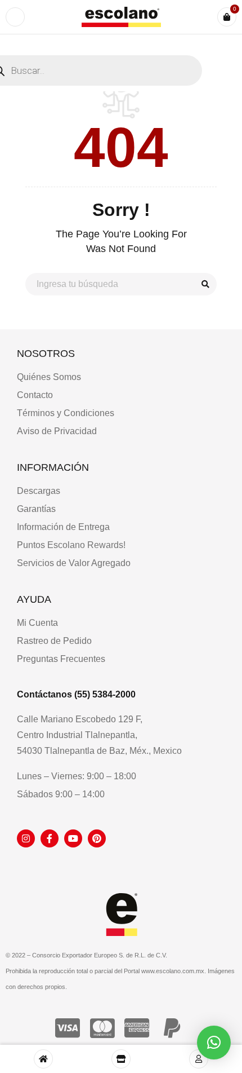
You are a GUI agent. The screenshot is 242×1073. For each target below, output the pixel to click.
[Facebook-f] (50, 838)
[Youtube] (73, 838)
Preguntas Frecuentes (61, 659)
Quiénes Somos (49, 377)
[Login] (198, 1058)
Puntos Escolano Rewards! (71, 545)
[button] (214, 1042)
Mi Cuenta (37, 623)
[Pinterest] (97, 838)
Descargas (38, 491)
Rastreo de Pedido (54, 641)
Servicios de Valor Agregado (74, 563)
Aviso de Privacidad (57, 431)
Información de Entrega (63, 527)
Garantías (36, 509)
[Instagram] (26, 838)
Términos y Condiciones (65, 413)
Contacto (35, 395)
